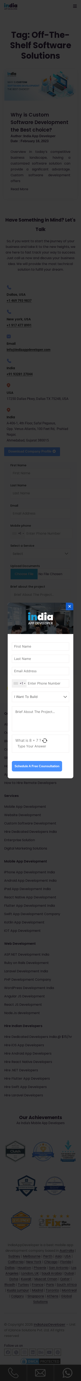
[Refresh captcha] (44, 740)
